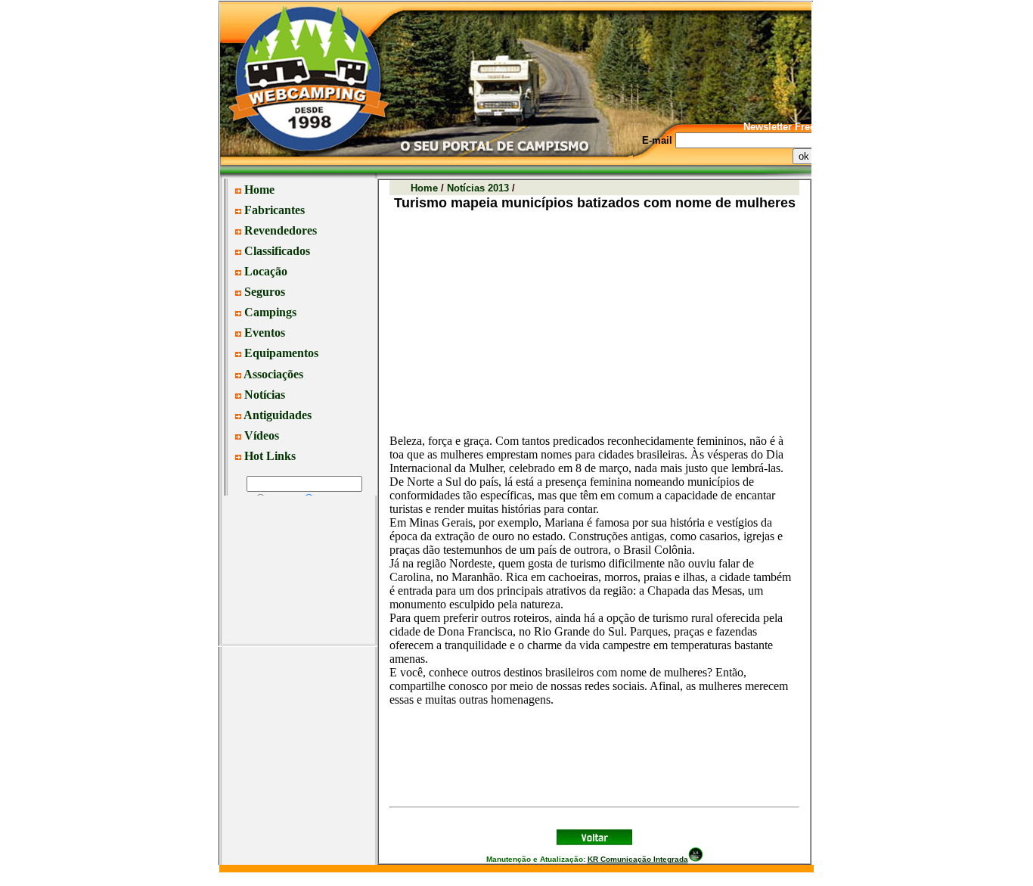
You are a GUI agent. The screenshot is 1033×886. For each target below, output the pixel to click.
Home (424, 188)
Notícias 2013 (478, 188)
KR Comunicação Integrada (638, 859)
